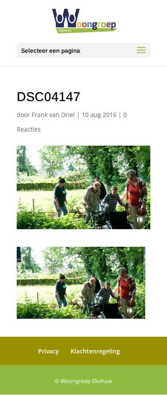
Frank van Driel (53, 115)
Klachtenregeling (95, 351)
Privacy (48, 351)
